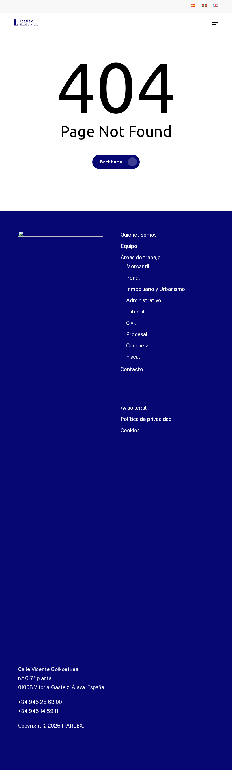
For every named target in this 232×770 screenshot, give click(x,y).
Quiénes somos (139, 235)
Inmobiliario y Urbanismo (155, 289)
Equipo (129, 246)
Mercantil (137, 266)
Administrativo (143, 300)
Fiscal (133, 357)
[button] (215, 22)
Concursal (138, 346)
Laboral (135, 312)
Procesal (136, 334)
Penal (133, 278)
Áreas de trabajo (141, 257)
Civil (131, 323)
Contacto (132, 369)
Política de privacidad (146, 419)
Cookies (130, 430)
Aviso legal (134, 408)
